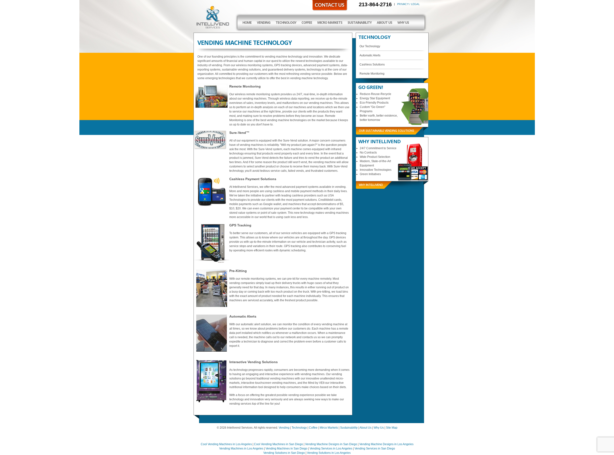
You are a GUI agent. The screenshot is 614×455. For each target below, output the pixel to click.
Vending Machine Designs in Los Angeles (386, 444)
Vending (263, 22)
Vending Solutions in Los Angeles (329, 453)
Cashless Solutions (372, 64)
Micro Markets (329, 22)
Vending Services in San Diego (374, 448)
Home (247, 22)
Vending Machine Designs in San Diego (331, 444)
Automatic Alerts (370, 55)
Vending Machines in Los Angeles (241, 448)
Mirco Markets (329, 427)
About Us (384, 22)
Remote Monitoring (372, 73)
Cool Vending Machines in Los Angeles (226, 444)
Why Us (403, 22)
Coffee (306, 22)
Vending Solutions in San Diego (284, 453)
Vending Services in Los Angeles (331, 448)
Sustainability (360, 22)
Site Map (391, 427)
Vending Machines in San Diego (286, 448)
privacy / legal (408, 4)
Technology (286, 22)
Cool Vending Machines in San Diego (278, 444)
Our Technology (370, 46)
